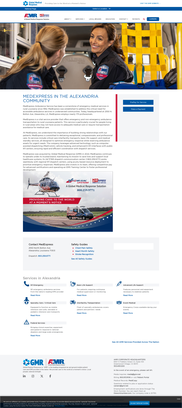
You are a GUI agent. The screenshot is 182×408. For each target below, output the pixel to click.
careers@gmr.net (121, 386)
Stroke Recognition (84, 254)
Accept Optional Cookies (139, 403)
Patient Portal (143, 377)
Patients (136, 19)
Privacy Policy (60, 406)
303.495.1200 (119, 366)
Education (110, 19)
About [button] (67, 19)
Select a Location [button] (100, 9)
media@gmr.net (134, 374)
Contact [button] (122, 19)
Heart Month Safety (84, 251)
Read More (35, 295)
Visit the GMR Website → (150, 3)
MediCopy (133, 381)
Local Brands (95, 19)
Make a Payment (142, 109)
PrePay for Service (141, 102)
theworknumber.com (122, 393)
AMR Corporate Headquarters (129, 360)
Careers (154, 19)
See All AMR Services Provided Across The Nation (135, 342)
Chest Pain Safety (84, 248)
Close (178, 398)
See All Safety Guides (81, 259)
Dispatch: (33, 256)
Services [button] (79, 19)
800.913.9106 (125, 377)
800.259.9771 (44, 256)
